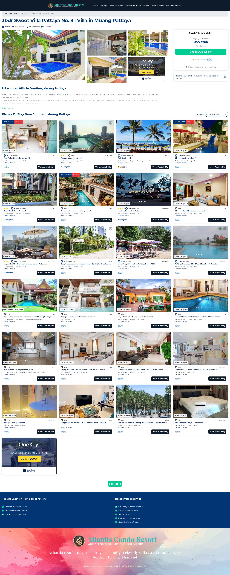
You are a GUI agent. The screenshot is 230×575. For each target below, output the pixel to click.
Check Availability (201, 51)
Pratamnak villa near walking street (76, 211)
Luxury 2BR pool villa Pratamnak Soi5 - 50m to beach (140, 370)
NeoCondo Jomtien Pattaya (130, 211)
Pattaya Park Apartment (14, 423)
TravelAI (113, 566)
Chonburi (32, 13)
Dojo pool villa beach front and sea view (78, 317)
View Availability (46, 167)
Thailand (23, 13)
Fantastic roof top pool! (71, 158)
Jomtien (51, 13)
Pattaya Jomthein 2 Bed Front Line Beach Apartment (197, 264)
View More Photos (12, 76)
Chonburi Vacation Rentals (16, 511)
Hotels (146, 5)
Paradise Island (117, 5)
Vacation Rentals (133, 5)
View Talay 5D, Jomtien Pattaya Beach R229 (136, 264)
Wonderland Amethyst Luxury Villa (18, 370)
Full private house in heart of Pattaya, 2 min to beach (83, 423)
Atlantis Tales (158, 5)
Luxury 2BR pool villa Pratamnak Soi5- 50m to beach (83, 370)
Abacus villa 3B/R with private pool (190, 211)
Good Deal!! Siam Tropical (15, 211)
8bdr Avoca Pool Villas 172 (186, 158)
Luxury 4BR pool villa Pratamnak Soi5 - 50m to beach (197, 317)
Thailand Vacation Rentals (15, 514)
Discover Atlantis (173, 5)
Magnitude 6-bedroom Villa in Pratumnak (135, 317)
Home (95, 5)
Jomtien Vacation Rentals (16, 507)
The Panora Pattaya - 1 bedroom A (189, 423)
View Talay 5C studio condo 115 (17, 158)
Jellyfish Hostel (124, 158)
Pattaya (104, 5)
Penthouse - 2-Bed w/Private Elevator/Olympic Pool (197, 370)
